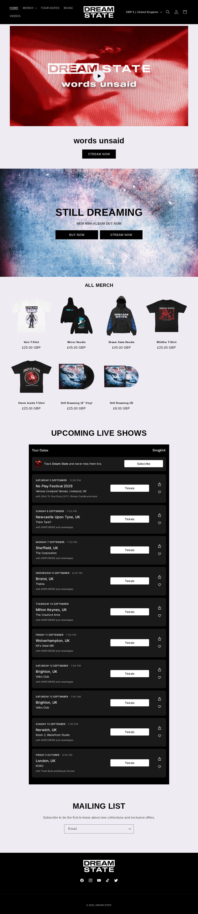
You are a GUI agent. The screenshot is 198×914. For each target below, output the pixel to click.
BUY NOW (76, 234)
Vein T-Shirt (31, 342)
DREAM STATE (104, 905)
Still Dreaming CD (121, 403)
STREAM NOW (99, 154)
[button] (29, 8)
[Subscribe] (129, 828)
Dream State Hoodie (122, 342)
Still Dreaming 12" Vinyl (76, 403)
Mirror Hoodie (76, 342)
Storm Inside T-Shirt (31, 403)
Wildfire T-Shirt (167, 342)
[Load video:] (99, 76)
